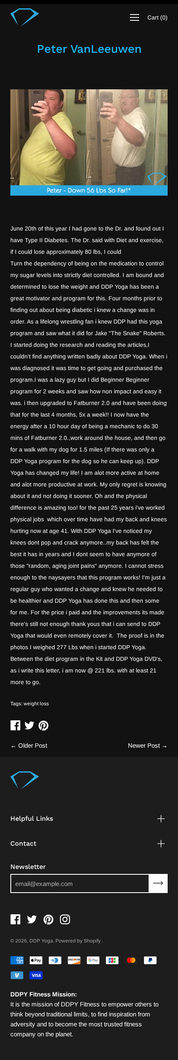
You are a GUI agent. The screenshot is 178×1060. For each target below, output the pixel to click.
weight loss (36, 704)
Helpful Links (31, 818)
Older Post (32, 745)
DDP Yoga (41, 941)
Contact (23, 843)
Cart (157, 17)
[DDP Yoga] (24, 17)
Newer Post (144, 745)
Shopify (92, 941)
